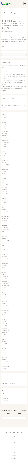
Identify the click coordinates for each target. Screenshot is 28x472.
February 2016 (4, 276)
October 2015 (4, 283)
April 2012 (3, 350)
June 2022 (3, 176)
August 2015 (4, 287)
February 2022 (4, 184)
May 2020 (3, 200)
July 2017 (3, 245)
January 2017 (4, 256)
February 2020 (4, 205)
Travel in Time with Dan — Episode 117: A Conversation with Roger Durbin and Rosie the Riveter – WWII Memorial (13, 82)
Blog (14, 452)
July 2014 (3, 314)
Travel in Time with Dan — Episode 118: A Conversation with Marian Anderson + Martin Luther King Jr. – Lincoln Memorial (13, 76)
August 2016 (4, 265)
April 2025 (3, 151)
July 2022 (3, 173)
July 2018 (3, 231)
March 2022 (4, 182)
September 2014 (5, 310)
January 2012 (4, 357)
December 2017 (4, 238)
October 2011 (4, 363)
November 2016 (4, 261)
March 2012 (4, 352)
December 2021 (4, 189)
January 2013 (4, 343)
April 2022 (3, 180)
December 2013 (4, 328)
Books (14, 442)
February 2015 (4, 299)
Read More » (4, 47)
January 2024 (4, 162)
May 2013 (3, 334)
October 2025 (4, 140)
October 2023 (4, 169)
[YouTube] (10, 432)
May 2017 (3, 247)
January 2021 (4, 196)
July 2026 (3, 120)
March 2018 (4, 234)
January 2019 (4, 220)
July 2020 (3, 198)
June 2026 (3, 122)
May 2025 (3, 149)
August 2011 (4, 368)
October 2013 (4, 332)
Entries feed (4, 396)
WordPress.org (4, 400)
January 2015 (4, 301)
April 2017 (3, 249)
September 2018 (5, 229)
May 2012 (3, 348)
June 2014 (3, 317)
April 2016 (3, 272)
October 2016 (4, 263)
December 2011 (4, 359)
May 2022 (3, 178)
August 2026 (4, 117)
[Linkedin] (21, 432)
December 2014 (4, 303)
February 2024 (4, 160)
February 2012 (4, 355)
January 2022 (4, 187)
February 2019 (4, 218)
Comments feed (4, 398)
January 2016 (4, 278)
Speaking (14, 445)
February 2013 (4, 341)
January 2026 (4, 133)
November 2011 (4, 361)
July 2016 (3, 267)
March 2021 (4, 191)
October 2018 (4, 227)
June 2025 (3, 146)
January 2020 (4, 207)
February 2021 (4, 193)
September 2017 (5, 240)
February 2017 (4, 254)
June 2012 (3, 346)
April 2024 (3, 155)
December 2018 (4, 222)
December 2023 (4, 164)
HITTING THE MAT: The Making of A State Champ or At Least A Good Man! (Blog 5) (13, 25)
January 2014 (4, 325)
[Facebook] (14, 432)
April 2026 (3, 126)
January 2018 (4, 236)
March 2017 (4, 252)
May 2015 (3, 294)
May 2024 (3, 153)
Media (14, 449)
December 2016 (4, 258)
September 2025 (5, 142)
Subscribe (14, 422)
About (14, 439)
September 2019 (5, 216)
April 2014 (3, 321)
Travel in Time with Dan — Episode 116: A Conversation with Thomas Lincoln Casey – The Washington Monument (13, 88)
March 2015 (4, 296)
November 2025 (4, 137)
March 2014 (4, 323)
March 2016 (4, 274)
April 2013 (3, 337)
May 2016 (3, 270)
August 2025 (4, 144)
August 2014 (4, 312)
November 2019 (4, 211)
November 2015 (4, 281)
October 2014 (4, 308)
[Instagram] (18, 432)
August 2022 (4, 171)
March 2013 (4, 339)
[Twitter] (6, 432)
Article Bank (4, 378)
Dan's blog (3, 31)
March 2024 (4, 158)
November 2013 (4, 330)
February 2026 (4, 131)
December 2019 (4, 209)
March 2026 (4, 128)
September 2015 (5, 285)
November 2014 (4, 305)
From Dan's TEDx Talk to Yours (8, 383)
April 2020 (3, 202)
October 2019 (4, 214)
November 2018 (4, 225)
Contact (14, 455)
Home (14, 436)
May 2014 (3, 319)
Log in (2, 393)
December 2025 (4, 135)
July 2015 (3, 290)
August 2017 (4, 243)
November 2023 (4, 167)
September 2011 (5, 366)
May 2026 (3, 124)
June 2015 (3, 292)
